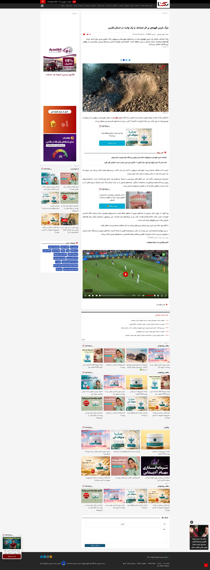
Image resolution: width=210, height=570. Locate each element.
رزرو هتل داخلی (73, 254)
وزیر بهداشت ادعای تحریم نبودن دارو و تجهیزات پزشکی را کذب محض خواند (142, 328)
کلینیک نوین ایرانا (59, 258)
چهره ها (87, 6)
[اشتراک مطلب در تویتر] (126, 60)
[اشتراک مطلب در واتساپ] (121, 60)
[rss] (50, 557)
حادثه (63, 6)
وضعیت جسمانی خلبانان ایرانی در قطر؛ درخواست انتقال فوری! (146, 324)
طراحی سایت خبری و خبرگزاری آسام (50, 564)
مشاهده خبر (88, 291)
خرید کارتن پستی (72, 258)
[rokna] (163, 4)
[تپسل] (100, 126)
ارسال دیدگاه (95, 546)
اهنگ (63, 251)
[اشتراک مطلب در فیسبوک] (123, 60)
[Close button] (20, 535)
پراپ (67, 251)
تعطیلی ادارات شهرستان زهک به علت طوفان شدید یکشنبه (147, 320)
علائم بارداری (47, 251)
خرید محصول (112, 143)
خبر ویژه (160, 152)
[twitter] (44, 557)
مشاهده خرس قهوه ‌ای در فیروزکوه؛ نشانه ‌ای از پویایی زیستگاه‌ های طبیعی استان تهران (139, 157)
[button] (192, 522)
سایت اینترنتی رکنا (99, 564)
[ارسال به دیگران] (84, 34)
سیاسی (121, 6)
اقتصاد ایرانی (65, 247)
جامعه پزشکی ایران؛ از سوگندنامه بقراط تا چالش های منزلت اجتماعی (144, 335)
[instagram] (47, 557)
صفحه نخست (144, 6)
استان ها (93, 6)
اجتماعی (115, 6)
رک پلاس (108, 6)
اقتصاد (137, 6)
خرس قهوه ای (117, 118)
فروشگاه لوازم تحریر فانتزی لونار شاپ (66, 266)
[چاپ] (87, 34)
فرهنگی (126, 6)
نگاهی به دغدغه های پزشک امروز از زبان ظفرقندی (150, 332)
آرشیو (150, 6)
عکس (75, 6)
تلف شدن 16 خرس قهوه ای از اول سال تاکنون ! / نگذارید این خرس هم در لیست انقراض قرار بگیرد (135, 163)
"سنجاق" (166, 557)
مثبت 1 (58, 262)
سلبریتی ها (74, 247)
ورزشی (132, 6)
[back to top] (206, 565)
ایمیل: (122, 524)
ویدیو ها (80, 6)
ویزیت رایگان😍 (112, 206)
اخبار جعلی (69, 6)
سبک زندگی (101, 6)
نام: (164, 524)
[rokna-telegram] (41, 557)
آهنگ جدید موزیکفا (60, 254)
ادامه (83, 340)
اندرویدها (59, 269)
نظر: (164, 529)
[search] (43, 1)
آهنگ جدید (56, 251)
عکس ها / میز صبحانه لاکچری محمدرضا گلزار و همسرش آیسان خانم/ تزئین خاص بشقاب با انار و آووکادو (199, 543)
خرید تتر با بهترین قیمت (70, 262)
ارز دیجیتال (74, 251)
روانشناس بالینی (54, 247)
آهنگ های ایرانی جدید (71, 269)
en (74, 2)
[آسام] (63, 563)
